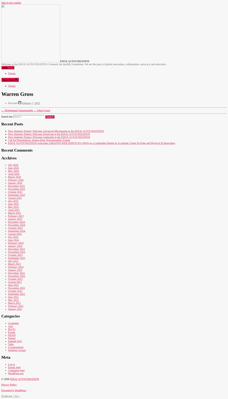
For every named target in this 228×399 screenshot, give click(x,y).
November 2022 (16, 276)
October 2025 (15, 192)
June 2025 (13, 204)
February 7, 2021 (31, 103)
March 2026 (14, 177)
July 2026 (13, 165)
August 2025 (15, 198)
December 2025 (16, 186)
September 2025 (16, 195)
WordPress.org (16, 373)
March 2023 (14, 264)
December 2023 (16, 249)
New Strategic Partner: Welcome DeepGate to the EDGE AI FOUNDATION (49, 134)
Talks (11, 344)
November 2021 (16, 288)
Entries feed (14, 367)
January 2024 (15, 246)
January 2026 (15, 183)
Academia (13, 323)
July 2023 (13, 261)
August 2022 (15, 282)
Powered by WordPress (13, 390)
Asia (10, 326)
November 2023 (16, 252)
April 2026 (14, 174)
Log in (11, 364)
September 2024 (16, 231)
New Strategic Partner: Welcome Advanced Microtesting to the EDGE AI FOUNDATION (56, 131)
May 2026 (13, 171)
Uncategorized (15, 347)
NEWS (12, 335)
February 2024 (16, 243)
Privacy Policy (9, 384)
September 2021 (16, 294)
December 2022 (16, 273)
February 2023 (16, 267)
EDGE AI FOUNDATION (24, 379)
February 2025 (16, 216)
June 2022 (13, 285)
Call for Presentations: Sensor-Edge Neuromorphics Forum (39, 140)
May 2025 (13, 207)
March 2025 (14, 213)
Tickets (12, 73)
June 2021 (13, 297)
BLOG (12, 329)
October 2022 (15, 279)
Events (11, 332)
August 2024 (15, 234)
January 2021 (15, 309)
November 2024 (16, 225)
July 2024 (13, 237)
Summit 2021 (15, 341)
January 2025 (15, 219)
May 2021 (13, 300)
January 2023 (15, 270)
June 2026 (13, 168)
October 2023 (15, 255)
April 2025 (14, 210)
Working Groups (17, 350)
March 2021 (14, 303)
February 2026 (16, 180)
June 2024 (13, 240)
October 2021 (15, 291)
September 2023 (16, 258)
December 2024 (16, 222)
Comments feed (16, 370)
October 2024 (15, 228)
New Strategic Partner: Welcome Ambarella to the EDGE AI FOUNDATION (49, 137)
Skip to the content (11, 2)
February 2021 (16, 306)
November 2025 (16, 189)
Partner (12, 338)
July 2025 (13, 201)
